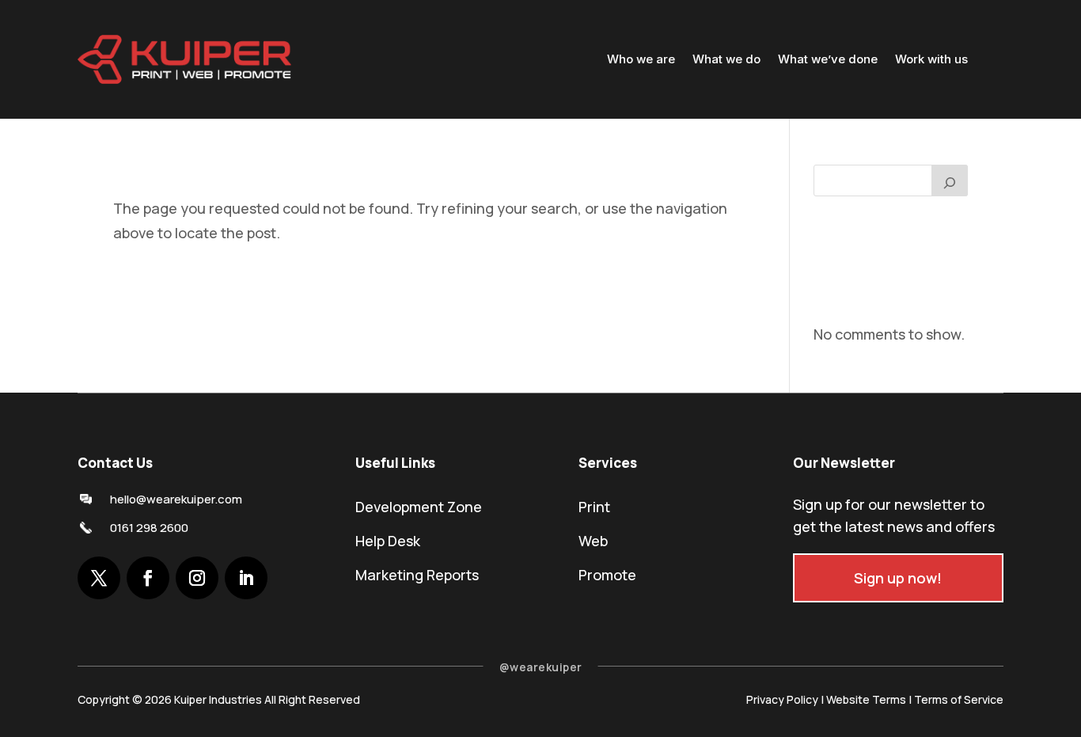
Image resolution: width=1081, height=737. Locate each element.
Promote (607, 574)
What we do (726, 58)
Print (594, 506)
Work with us (931, 58)
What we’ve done (828, 58)
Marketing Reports (417, 574)
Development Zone (418, 506)
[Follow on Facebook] (148, 578)
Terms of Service (958, 699)
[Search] (949, 180)
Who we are (641, 58)
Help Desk (387, 540)
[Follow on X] (99, 578)
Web (593, 540)
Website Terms (866, 699)
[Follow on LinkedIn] (246, 578)
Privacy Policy (782, 699)
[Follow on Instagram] (197, 578)
